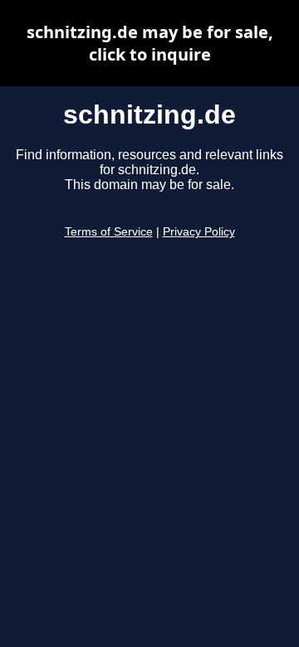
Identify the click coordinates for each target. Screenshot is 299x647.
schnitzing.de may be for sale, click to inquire (150, 43)
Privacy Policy (199, 232)
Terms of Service (109, 232)
